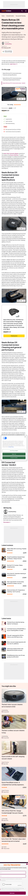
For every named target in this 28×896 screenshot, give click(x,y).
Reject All (14, 454)
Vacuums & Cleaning (20, 15)
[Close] (25, 436)
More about (6, 522)
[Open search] (22, 11)
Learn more (13, 64)
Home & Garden (10, 15)
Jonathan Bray (8, 43)
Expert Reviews (6, 11)
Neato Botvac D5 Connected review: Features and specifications (12, 74)
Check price (14, 336)
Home (3, 15)
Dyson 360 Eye (14, 155)
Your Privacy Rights (14, 450)
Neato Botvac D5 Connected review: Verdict (14, 83)
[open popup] (23, 99)
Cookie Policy (11, 446)
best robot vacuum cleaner (11, 153)
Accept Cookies (14, 457)
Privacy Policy (16, 890)
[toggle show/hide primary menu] (25, 11)
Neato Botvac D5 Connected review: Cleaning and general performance (12, 78)
